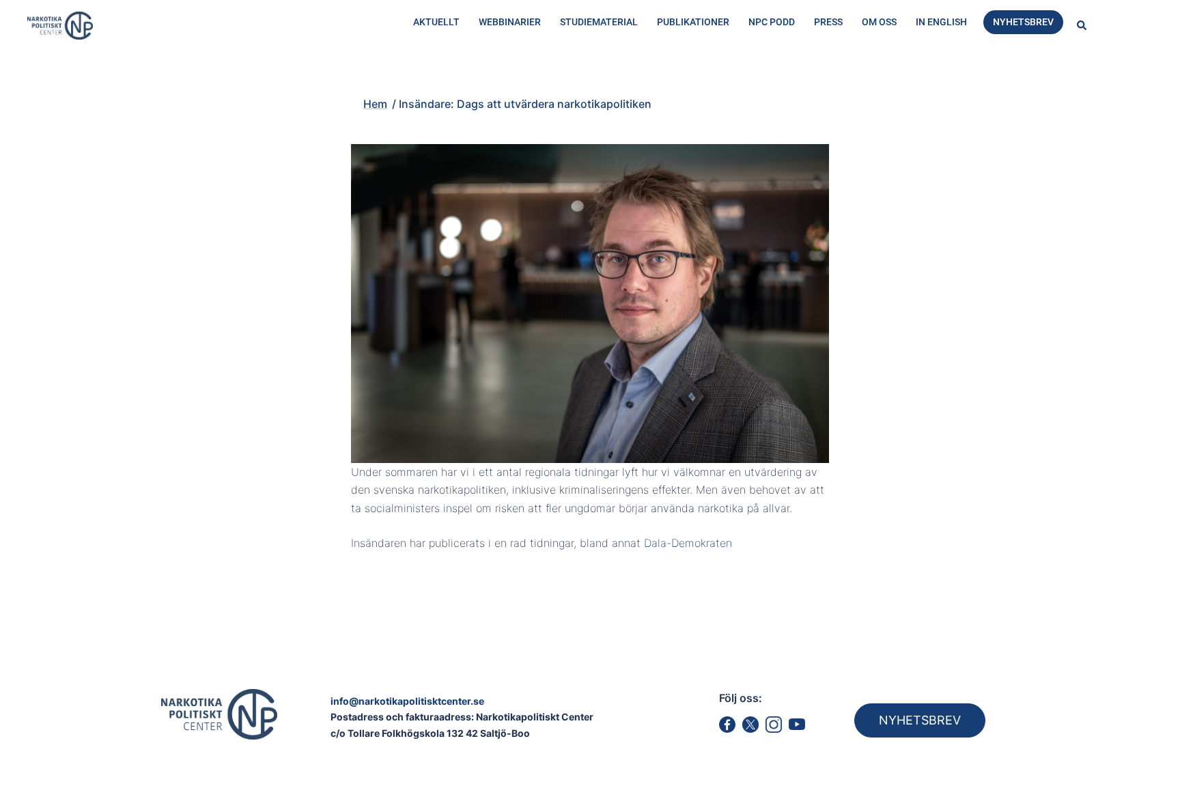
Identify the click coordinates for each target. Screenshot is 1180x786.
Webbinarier (510, 21)
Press (828, 21)
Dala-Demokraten (688, 543)
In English (941, 21)
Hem (312, 80)
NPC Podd (771, 21)
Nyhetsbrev (1023, 21)
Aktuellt (436, 21)
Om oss (879, 21)
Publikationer (693, 21)
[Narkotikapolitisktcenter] (60, 24)
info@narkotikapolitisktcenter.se (407, 701)
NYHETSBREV (920, 720)
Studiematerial (599, 21)
